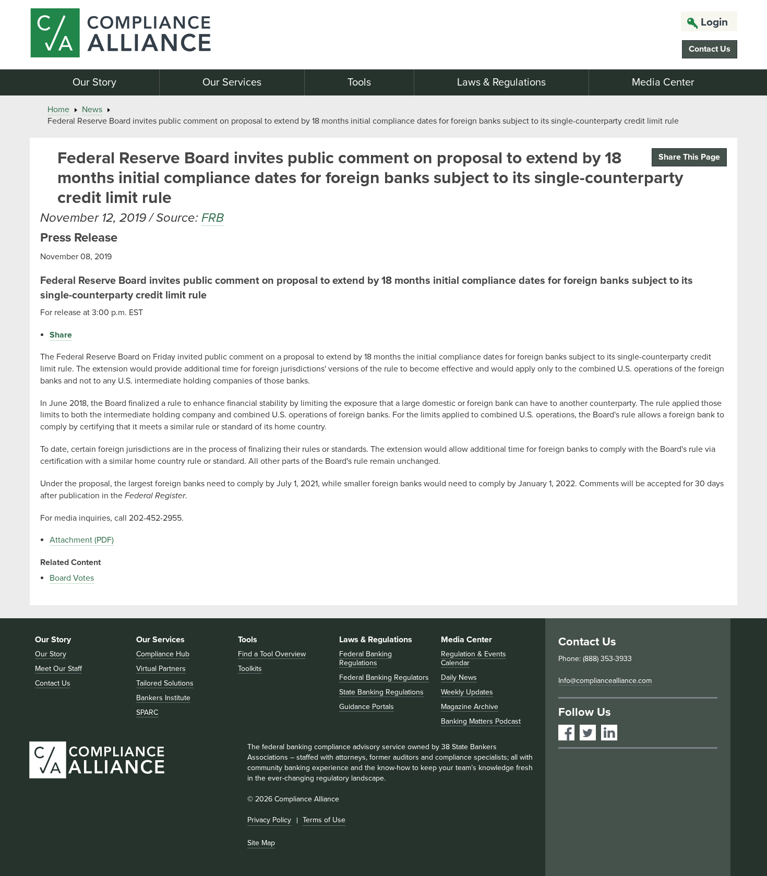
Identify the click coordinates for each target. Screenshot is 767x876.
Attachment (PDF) (82, 540)
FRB (212, 217)
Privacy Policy (269, 819)
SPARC (147, 712)
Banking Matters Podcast (481, 721)
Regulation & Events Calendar (473, 658)
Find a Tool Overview (272, 654)
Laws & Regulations (501, 82)
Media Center (663, 82)
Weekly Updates (467, 692)
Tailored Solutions (165, 683)
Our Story (94, 82)
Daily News (459, 677)
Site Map (261, 842)
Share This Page (689, 157)
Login (714, 22)
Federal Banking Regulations (365, 658)
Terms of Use (324, 819)
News (92, 109)
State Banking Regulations (381, 692)
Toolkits (250, 668)
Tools (359, 82)
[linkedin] (609, 733)
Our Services (231, 82)
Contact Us (709, 49)
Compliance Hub (162, 654)
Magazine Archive (469, 706)
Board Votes (72, 578)
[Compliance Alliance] (142, 34)
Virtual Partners (161, 668)
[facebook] (566, 733)
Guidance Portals (366, 706)
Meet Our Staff (58, 668)
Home (58, 109)
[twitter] (588, 733)
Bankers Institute (163, 697)
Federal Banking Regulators (384, 677)
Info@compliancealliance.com (605, 680)
